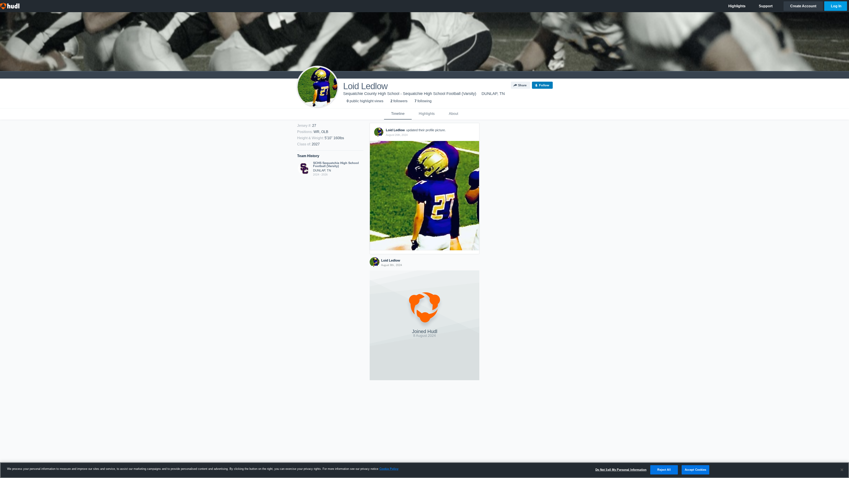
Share (522, 85)
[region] (424, 470)
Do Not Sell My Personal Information (621, 469)
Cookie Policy (388, 468)
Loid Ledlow (390, 260)
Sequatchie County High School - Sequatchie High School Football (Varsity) (409, 93)
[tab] (398, 114)
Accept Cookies (695, 469)
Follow (544, 85)
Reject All (664, 469)
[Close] (842, 470)
